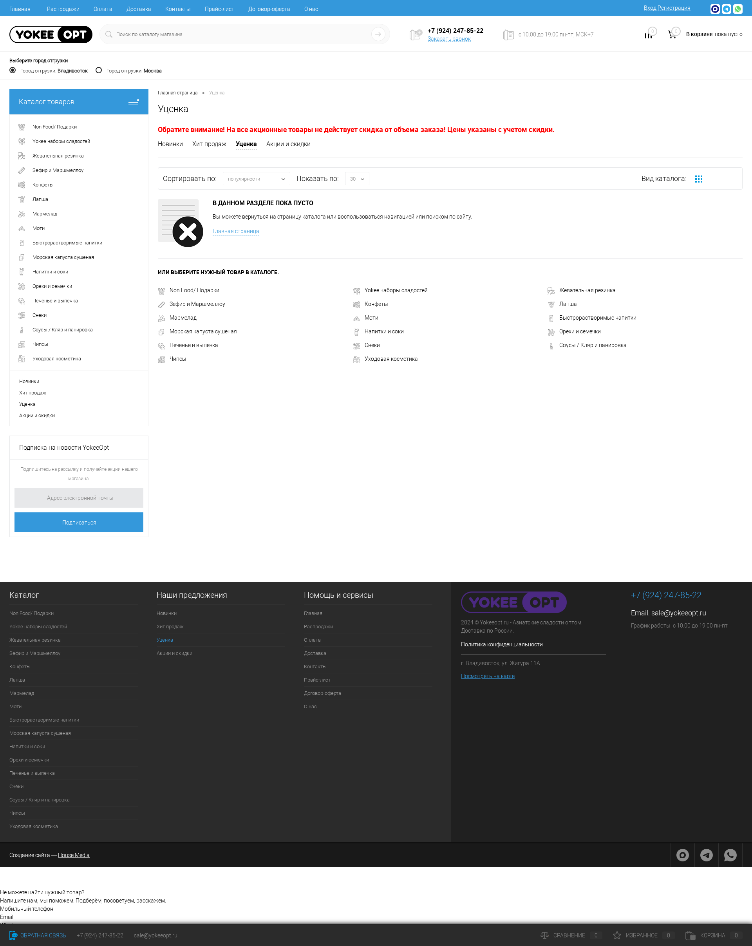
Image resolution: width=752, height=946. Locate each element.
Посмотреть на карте (488, 676)
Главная (20, 9)
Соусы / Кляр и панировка (593, 345)
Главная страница (236, 231)
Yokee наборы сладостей (396, 290)
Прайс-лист (219, 9)
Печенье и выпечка (194, 345)
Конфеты (376, 304)
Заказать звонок (449, 39)
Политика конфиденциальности (502, 644)
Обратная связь (42, 935)
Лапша (568, 304)
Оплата (103, 9)
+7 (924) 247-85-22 (100, 935)
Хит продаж (32, 393)
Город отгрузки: (54, 71)
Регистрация (674, 8)
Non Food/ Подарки (194, 290)
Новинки (29, 381)
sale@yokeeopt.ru (678, 613)
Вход (650, 8)
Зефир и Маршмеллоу (197, 304)
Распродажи (63, 9)
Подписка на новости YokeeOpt (64, 447)
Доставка (139, 9)
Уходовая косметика (391, 359)
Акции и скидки (37, 415)
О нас (311, 9)
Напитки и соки (384, 331)
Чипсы (178, 359)
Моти (371, 318)
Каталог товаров (46, 102)
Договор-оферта (269, 9)
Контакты (178, 9)
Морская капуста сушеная (203, 331)
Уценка (27, 404)
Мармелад (183, 318)
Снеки (372, 345)
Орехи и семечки (580, 331)
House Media (74, 855)
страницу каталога (301, 216)
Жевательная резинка (587, 290)
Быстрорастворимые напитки (597, 318)
